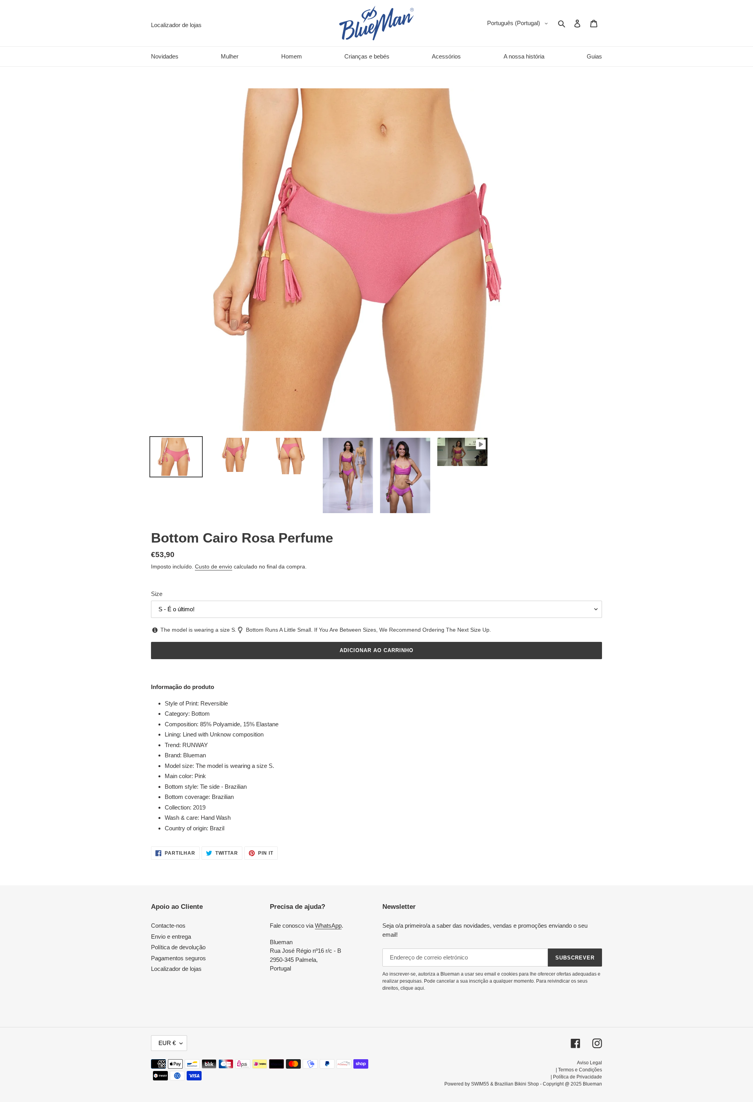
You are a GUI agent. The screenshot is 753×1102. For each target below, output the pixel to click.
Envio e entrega (171, 936)
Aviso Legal (589, 1062)
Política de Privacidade (577, 1077)
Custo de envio (213, 566)
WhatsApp (328, 925)
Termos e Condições (580, 1070)
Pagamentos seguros (178, 958)
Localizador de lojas (176, 968)
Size (156, 593)
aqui (419, 988)
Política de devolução (178, 947)
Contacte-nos (168, 925)
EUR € (167, 1043)
